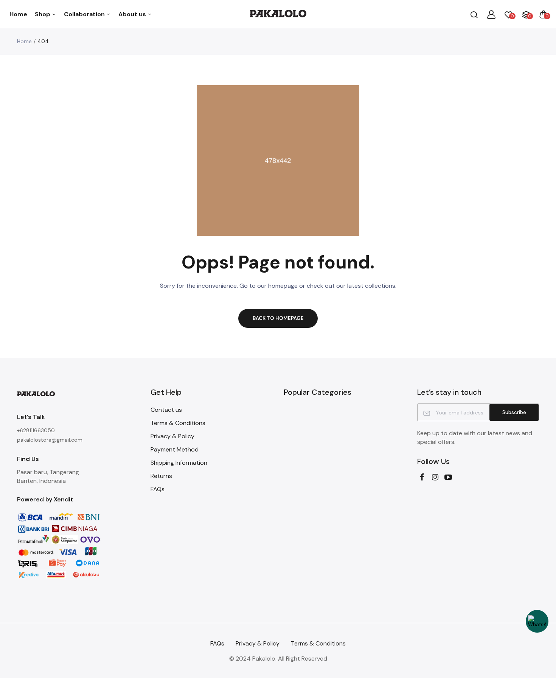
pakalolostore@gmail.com (49, 439)
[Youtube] (448, 477)
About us (133, 14)
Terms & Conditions (178, 423)
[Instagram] (435, 477)
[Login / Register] (491, 14)
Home (18, 14)
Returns (161, 476)
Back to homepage (278, 318)
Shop (43, 14)
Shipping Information (179, 463)
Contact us (166, 410)
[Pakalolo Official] (278, 14)
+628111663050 (36, 430)
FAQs (158, 489)
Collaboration (85, 14)
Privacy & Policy (172, 436)
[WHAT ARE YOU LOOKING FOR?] (474, 14)
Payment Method (175, 449)
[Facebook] (422, 477)
